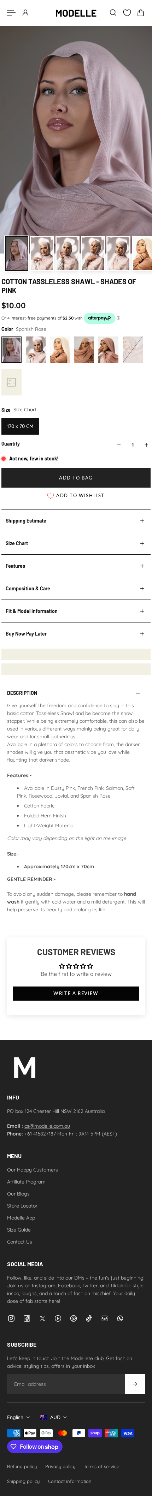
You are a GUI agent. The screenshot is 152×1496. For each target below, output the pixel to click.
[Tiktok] (89, 1318)
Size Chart (17, 543)
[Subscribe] (135, 1384)
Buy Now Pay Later (26, 634)
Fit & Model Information (32, 611)
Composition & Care (28, 588)
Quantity (10, 444)
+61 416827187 (40, 1134)
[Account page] (25, 12)
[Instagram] (11, 1318)
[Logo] (76, 12)
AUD (55, 1417)
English (15, 1417)
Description (22, 693)
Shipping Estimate (26, 521)
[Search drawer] (113, 12)
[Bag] (141, 12)
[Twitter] (42, 1318)
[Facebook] (27, 1318)
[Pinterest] (73, 1318)
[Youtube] (58, 1318)
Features (15, 566)
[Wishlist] (127, 13)
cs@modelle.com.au (47, 1126)
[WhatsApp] (120, 1318)
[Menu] (11, 12)
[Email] (104, 1318)
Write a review (75, 993)
